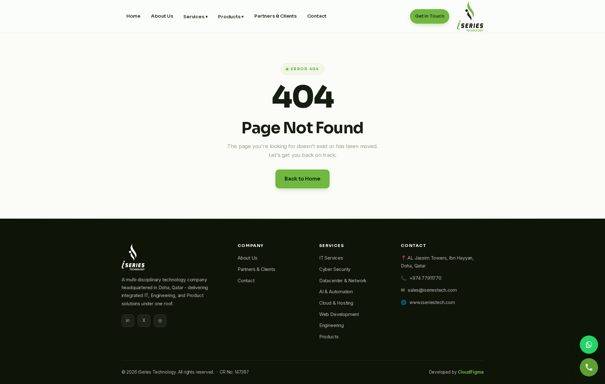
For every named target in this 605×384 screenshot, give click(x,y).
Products (329, 337)
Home (133, 16)
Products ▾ (231, 17)
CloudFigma (470, 372)
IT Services (331, 258)
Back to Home (302, 178)
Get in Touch (429, 16)
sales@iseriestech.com (432, 290)
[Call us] (589, 367)
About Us (162, 16)
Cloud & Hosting (336, 303)
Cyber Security (334, 269)
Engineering (331, 325)
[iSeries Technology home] (470, 16)
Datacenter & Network (342, 281)
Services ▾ (195, 17)
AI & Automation (336, 292)
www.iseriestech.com (432, 302)
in (128, 320)
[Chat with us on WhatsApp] (589, 344)
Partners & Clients (275, 16)
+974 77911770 (425, 278)
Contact (317, 16)
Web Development (339, 314)
